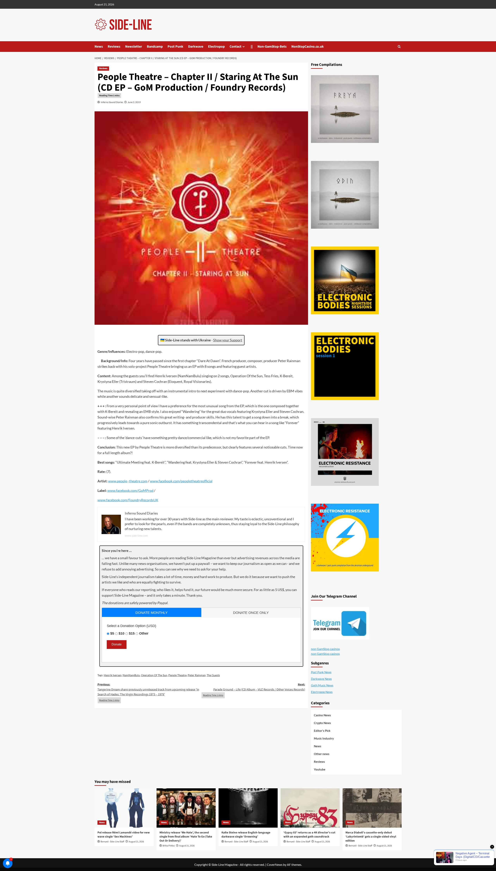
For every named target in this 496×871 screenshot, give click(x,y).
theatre (134, 481)
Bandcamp (155, 46)
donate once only (251, 613)
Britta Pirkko (169, 845)
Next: (259, 687)
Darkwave (195, 46)
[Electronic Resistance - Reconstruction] (345, 452)
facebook (165, 481)
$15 (132, 633)
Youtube (319, 769)
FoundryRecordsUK (143, 500)
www (112, 481)
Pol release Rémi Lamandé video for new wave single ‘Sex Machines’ (123, 835)
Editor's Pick (322, 730)
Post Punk (175, 46)
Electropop (216, 46)
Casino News (322, 715)
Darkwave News (321, 678)
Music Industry (324, 738)
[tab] (151, 612)
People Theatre (177, 675)
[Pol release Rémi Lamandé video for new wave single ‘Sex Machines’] (124, 808)
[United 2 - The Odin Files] (345, 195)
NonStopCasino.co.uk (307, 46)
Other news (321, 754)
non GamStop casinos (325, 649)
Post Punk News (321, 672)
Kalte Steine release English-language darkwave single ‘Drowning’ (245, 835)
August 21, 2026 (136, 841)
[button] (399, 46)
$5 (112, 633)
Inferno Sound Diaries (112, 102)
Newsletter (133, 46)
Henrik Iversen (112, 675)
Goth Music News (322, 685)
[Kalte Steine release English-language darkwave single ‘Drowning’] (248, 808)
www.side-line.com (136, 535)
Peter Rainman (197, 675)
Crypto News (322, 723)
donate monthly (151, 613)
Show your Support (227, 340)
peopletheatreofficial (197, 481)
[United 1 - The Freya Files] (345, 109)
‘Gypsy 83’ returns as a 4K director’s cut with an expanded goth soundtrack (309, 835)
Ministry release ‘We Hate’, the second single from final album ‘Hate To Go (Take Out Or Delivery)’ (185, 837)
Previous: (148, 689)
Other (143, 633)
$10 (121, 633)
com (144, 481)
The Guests (213, 675)
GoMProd (145, 490)
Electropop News (322, 692)
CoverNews (274, 864)
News (99, 46)
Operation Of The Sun (154, 675)
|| (252, 46)
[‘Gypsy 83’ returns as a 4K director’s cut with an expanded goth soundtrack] (310, 808)
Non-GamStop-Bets (272, 46)
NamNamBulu (131, 675)
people (122, 481)
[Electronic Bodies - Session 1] (345, 366)
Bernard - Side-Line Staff (112, 841)
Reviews (114, 46)
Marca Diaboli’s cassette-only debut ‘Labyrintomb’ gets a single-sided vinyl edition (370, 837)
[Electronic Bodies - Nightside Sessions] (345, 280)
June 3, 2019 (134, 102)
